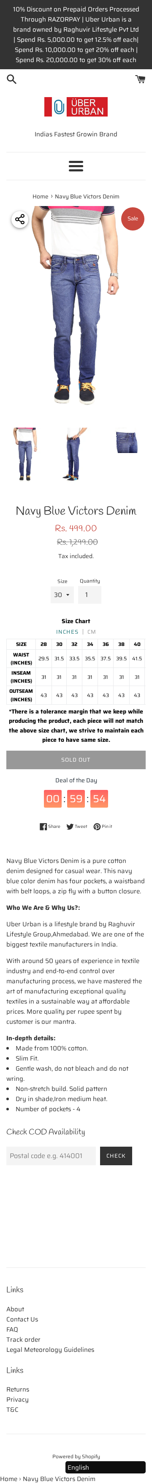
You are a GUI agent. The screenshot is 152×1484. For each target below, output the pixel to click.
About (15, 1309)
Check (116, 1155)
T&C (12, 1410)
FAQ (12, 1329)
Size (62, 581)
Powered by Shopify (76, 1456)
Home (8, 1479)
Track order (23, 1340)
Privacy (17, 1399)
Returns (17, 1389)
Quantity (90, 581)
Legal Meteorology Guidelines (50, 1350)
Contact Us (22, 1319)
